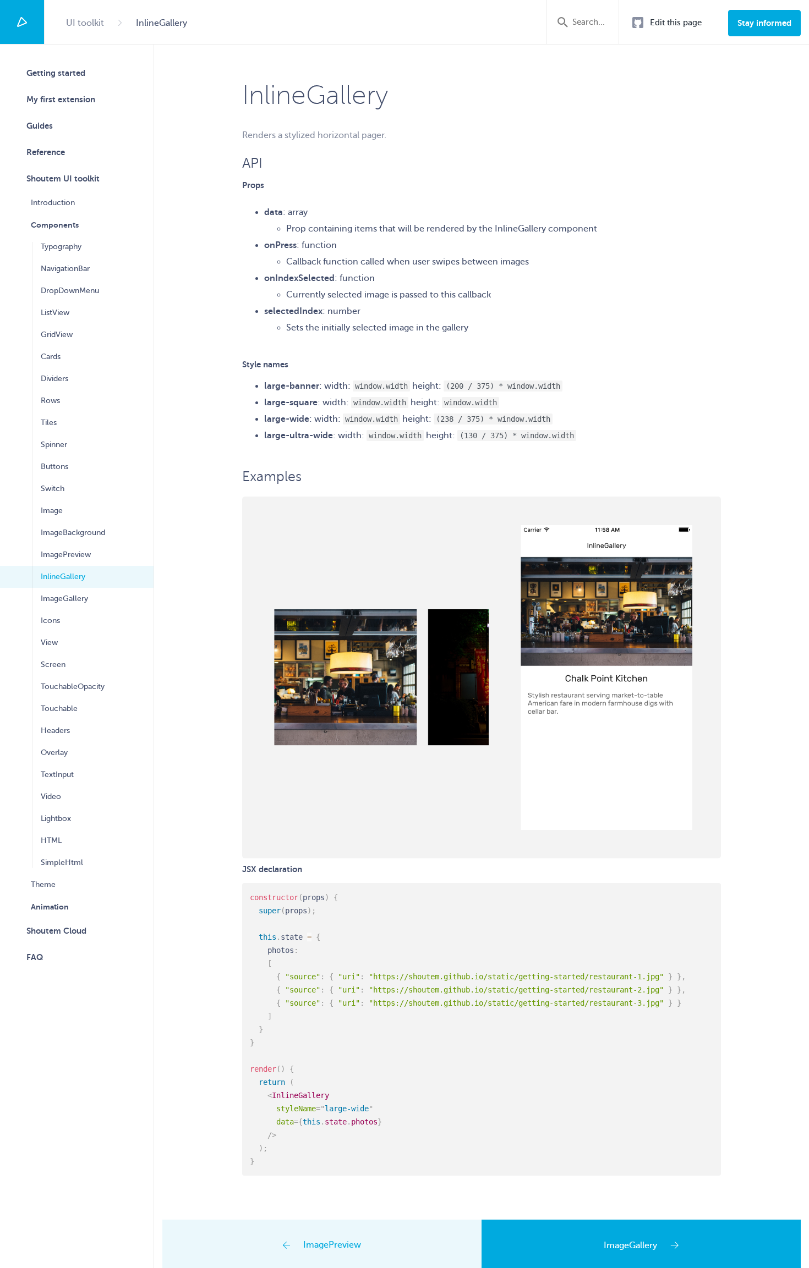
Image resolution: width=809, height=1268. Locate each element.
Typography (61, 246)
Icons (50, 620)
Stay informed (764, 22)
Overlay (54, 752)
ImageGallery (64, 598)
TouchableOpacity (73, 686)
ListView (55, 312)
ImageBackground (73, 532)
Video (51, 796)
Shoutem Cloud (56, 930)
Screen (53, 664)
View (49, 642)
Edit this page (676, 22)
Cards (51, 356)
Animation (50, 906)
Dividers (54, 378)
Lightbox (56, 818)
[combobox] (590, 22)
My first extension (60, 99)
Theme (43, 884)
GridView (57, 334)
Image (52, 510)
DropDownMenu (70, 290)
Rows (50, 400)
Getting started (55, 73)
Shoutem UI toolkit (63, 178)
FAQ (34, 957)
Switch (52, 488)
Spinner (54, 444)
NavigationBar (65, 268)
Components (55, 224)
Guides (39, 125)
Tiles (49, 422)
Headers (55, 730)
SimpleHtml (62, 862)
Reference (45, 152)
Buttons (54, 466)
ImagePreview (66, 554)
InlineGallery (63, 576)
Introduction (53, 203)
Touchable (59, 708)
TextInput (57, 774)
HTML (51, 840)
